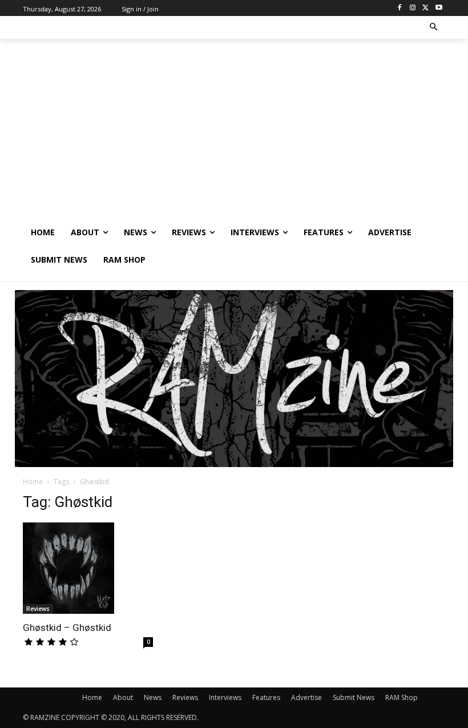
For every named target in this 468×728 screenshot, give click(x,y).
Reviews (38, 609)
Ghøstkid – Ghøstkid (67, 627)
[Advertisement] (234, 133)
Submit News (353, 697)
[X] (425, 8)
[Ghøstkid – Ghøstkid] (88, 568)
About (123, 697)
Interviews (225, 697)
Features (266, 697)
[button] (434, 27)
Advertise (306, 697)
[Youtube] (438, 8)
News (153, 697)
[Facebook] (399, 8)
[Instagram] (412, 8)
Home (33, 481)
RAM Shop (401, 697)
